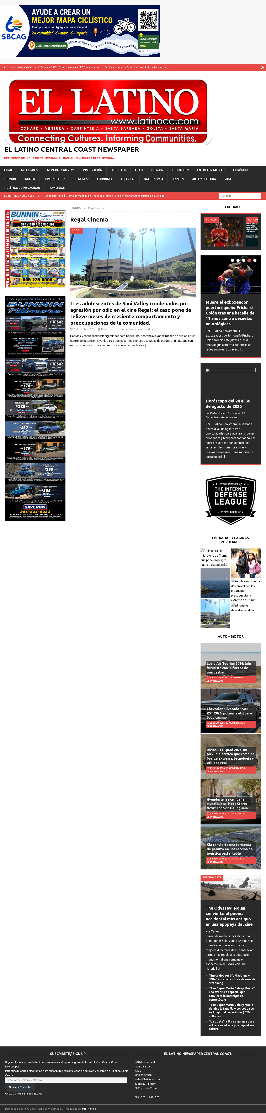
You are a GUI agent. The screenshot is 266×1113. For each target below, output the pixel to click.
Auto (139, 170)
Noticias (28, 170)
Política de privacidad (22, 187)
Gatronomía (153, 179)
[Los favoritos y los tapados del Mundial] (223, 231)
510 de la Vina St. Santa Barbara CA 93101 (145, 1066)
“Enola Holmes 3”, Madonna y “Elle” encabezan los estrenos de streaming (232, 979)
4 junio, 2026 (217, 813)
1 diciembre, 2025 (84, 329)
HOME (8, 170)
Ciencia (79, 179)
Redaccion (107, 329)
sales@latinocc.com (147, 1079)
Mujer (30, 179)
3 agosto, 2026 (218, 677)
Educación (180, 170)
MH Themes (89, 1108)
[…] (147, 345)
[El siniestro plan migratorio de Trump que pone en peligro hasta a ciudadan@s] (215, 557)
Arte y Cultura (204, 179)
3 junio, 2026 (217, 859)
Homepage (57, 187)
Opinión (178, 179)
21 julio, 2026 (217, 768)
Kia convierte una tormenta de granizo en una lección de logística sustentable (230, 849)
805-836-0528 (143, 1075)
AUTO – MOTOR (231, 636)
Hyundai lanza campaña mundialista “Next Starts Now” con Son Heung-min (227, 803)
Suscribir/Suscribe (20, 1087)
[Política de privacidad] (262, 67)
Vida (227, 179)
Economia (104, 179)
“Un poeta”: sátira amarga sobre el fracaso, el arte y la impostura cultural (231, 1025)
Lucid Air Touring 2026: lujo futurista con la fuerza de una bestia (229, 668)
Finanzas (128, 179)
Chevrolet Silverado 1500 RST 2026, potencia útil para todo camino (229, 713)
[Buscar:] (240, 195)
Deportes (118, 170)
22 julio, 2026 (217, 723)
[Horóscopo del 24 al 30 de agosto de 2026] (231, 382)
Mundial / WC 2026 (60, 170)
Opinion (157, 170)
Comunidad (53, 179)
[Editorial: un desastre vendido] (246, 608)
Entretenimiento (211, 170)
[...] (242, 349)
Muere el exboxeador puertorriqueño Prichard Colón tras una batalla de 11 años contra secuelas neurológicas (230, 313)
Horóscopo (242, 170)
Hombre (10, 179)
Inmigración (92, 170)
